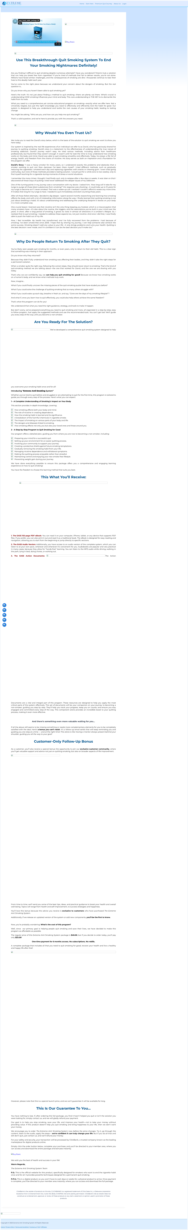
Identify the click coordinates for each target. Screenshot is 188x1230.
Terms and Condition (22, 1227)
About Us (117, 4)
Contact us (33, 1227)
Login (124, 4)
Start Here (89, 4)
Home (82, 4)
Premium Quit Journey (103, 4)
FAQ (39, 1227)
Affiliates (44, 1227)
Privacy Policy (10, 1227)
